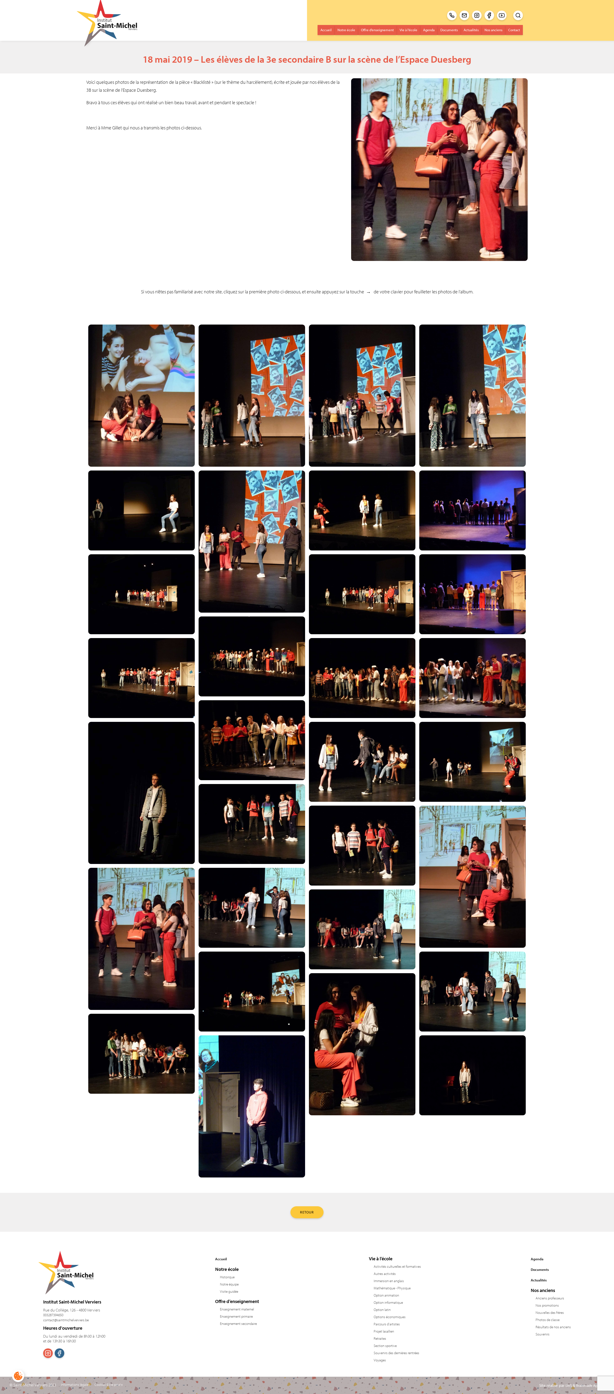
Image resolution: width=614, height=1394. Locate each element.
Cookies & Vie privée (108, 1384)
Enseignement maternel (237, 1309)
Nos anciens (493, 30)
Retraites (380, 1338)
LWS (569, 1385)
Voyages (380, 1360)
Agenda (429, 30)
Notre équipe (229, 1284)
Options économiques (390, 1317)
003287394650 (53, 1315)
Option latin (382, 1309)
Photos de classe (548, 1319)
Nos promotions (547, 1305)
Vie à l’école (408, 30)
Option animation (386, 1295)
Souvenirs (542, 1334)
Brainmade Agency (590, 1385)
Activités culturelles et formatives (397, 1266)
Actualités (471, 30)
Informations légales (75, 1384)
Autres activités (385, 1273)
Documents (449, 30)
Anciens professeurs (550, 1298)
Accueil (326, 30)
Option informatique (388, 1302)
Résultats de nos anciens (553, 1327)
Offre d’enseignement (377, 30)
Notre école (346, 30)
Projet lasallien (384, 1331)
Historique (227, 1277)
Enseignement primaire (236, 1316)
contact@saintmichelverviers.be (66, 1320)
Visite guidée (229, 1291)
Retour (307, 1212)
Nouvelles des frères (550, 1312)
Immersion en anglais (389, 1281)
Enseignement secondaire (238, 1323)
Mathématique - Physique (392, 1288)
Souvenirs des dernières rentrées (396, 1353)
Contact (514, 30)
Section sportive (385, 1345)
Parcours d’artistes (387, 1324)
